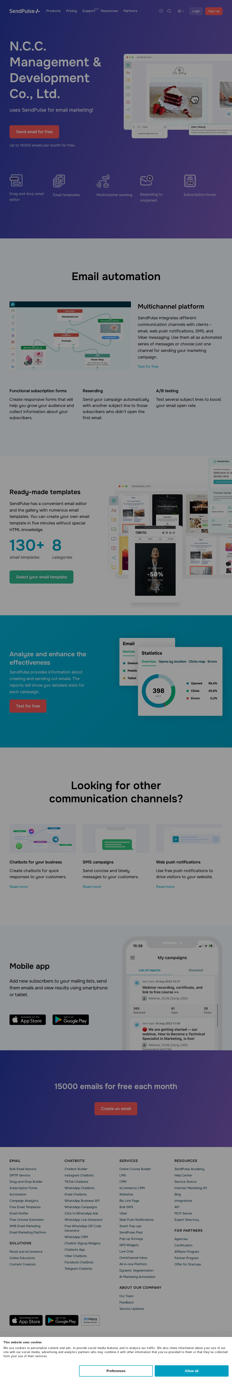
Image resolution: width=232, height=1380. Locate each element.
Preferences (116, 1371)
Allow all (191, 1371)
